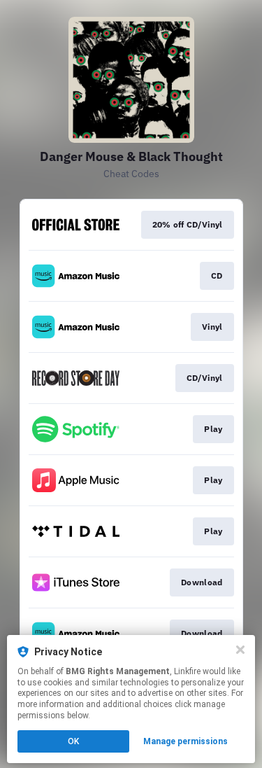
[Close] (240, 649)
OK (73, 741)
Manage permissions (185, 741)
